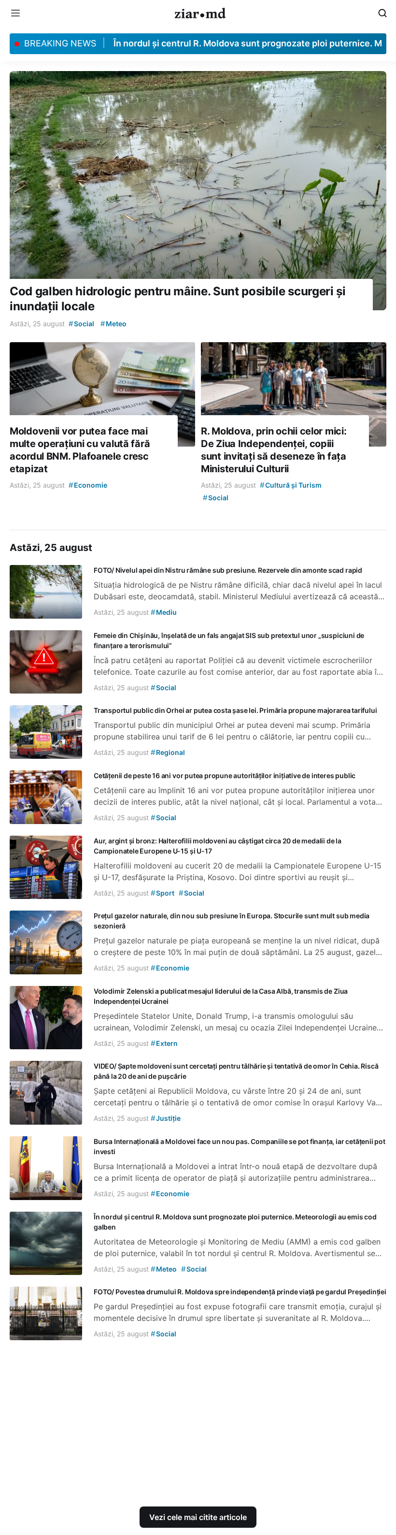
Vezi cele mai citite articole (198, 1517)
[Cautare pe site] (382, 13)
